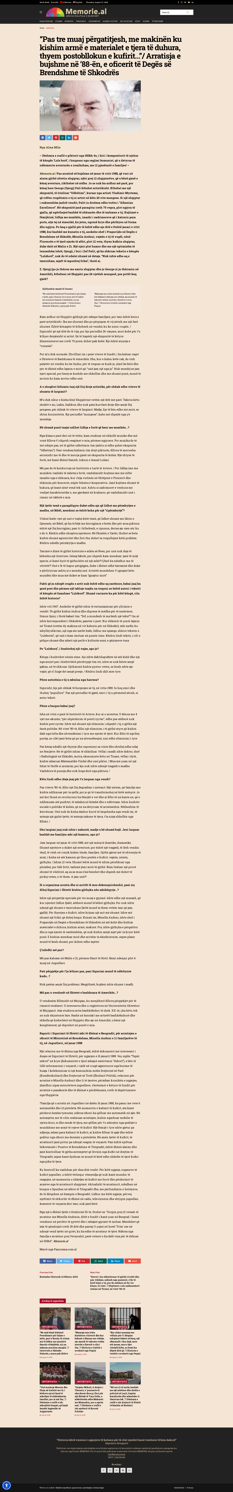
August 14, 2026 (46, 1357)
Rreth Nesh (44, 2)
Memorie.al (45, 1488)
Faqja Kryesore (46, 21)
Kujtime (146, 21)
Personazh (81, 21)
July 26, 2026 (45, 1415)
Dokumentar (94, 21)
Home (42, 28)
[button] (7, 1485)
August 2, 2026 (81, 1354)
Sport (137, 21)
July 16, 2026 (80, 1415)
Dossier (58, 21)
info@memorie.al (116, 1454)
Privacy (190, 1487)
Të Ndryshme (157, 21)
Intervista (69, 21)
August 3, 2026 (116, 1357)
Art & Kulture (126, 21)
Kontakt (55, 2)
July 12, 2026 (115, 1409)
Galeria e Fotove (110, 21)
